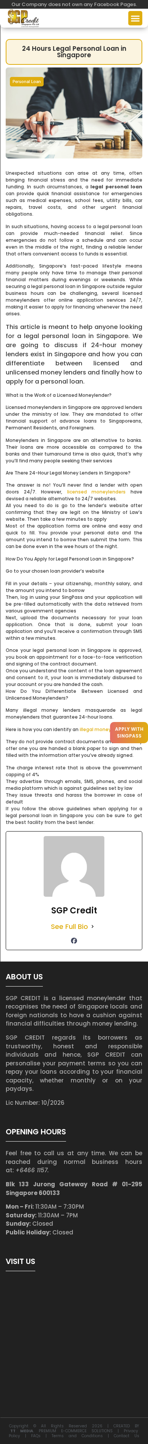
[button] (135, 18)
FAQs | (41, 1436)
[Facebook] (74, 940)
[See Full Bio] (92, 926)
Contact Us (126, 1436)
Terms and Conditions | (83, 1436)
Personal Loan (27, 81)
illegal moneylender (103, 729)
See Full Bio (69, 926)
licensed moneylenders (96, 492)
